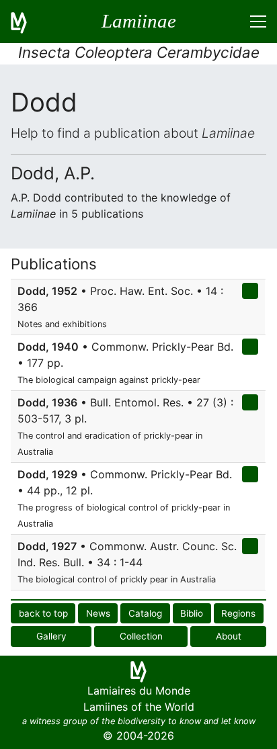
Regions (238, 613)
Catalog (145, 613)
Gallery (51, 636)
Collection (141, 636)
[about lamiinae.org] (27, 21)
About (228, 636)
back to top (43, 613)
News (98, 613)
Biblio (191, 613)
